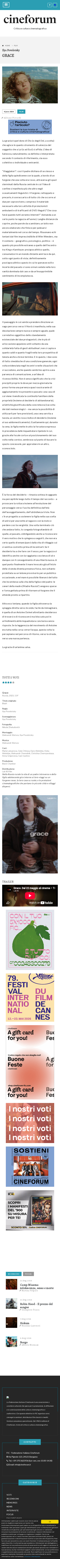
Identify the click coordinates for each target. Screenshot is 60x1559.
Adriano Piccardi (12, 118)
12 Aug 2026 (26, 1300)
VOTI (9, 1495)
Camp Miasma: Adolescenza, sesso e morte (37, 1286)
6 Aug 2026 (25, 1338)
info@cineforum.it (23, 1464)
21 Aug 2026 (26, 1280)
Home (7, 45)
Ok (50, 1522)
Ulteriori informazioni (32, 1556)
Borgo (24, 1342)
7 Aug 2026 (25, 1319)
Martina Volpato (30, 1290)
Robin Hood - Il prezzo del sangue (36, 1305)
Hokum (24, 1323)
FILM (21, 112)
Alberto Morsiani (30, 1345)
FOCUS (28, 1274)
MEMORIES (12, 1502)
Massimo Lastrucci (31, 1326)
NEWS (9, 1506)
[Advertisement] (28, 1252)
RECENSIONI (13, 1274)
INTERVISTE (13, 1510)
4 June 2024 (9, 112)
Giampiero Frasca (31, 1310)
